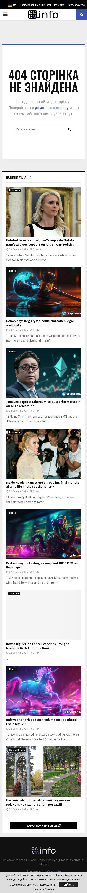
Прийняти (68, 884)
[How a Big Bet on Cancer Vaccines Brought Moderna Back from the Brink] (43, 615)
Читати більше (44, 889)
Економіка (14, 190)
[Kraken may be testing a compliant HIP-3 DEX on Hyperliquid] (43, 534)
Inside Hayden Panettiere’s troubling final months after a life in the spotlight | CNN (42, 485)
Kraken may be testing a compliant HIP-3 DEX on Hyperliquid (42, 565)
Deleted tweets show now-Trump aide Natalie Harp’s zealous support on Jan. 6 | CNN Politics (40, 242)
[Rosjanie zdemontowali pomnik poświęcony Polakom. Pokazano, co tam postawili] (43, 771)
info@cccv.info (76, 5)
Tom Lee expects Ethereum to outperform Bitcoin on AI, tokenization (43, 404)
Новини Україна (18, 177)
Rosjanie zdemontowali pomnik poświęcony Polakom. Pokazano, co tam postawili (38, 802)
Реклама (59, 5)
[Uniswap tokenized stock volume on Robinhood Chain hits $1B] (43, 691)
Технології (14, 593)
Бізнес (12, 271)
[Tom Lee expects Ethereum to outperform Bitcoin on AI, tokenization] (43, 373)
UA (14, 5)
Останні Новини (17, 750)
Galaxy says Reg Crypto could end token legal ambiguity (40, 323)
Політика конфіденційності (35, 5)
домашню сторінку (51, 108)
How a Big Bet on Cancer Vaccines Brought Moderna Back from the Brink (37, 646)
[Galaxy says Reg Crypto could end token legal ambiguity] (43, 292)
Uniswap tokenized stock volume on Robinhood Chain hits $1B (41, 722)
